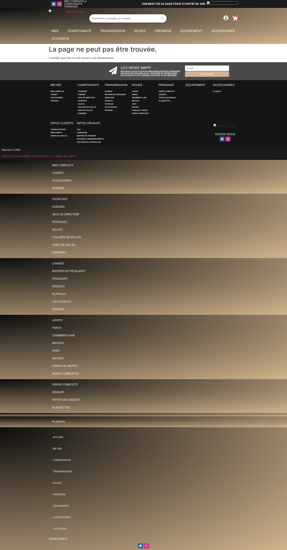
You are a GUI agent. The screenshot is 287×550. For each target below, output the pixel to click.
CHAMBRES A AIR (139, 98)
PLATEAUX (109, 104)
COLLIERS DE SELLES (87, 107)
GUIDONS (82, 94)
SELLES (81, 104)
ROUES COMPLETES (140, 113)
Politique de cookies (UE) (89, 142)
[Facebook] (53, 3)
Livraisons (82, 133)
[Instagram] (59, 3)
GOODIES (55, 101)
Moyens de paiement (86, 136)
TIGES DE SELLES (85, 110)
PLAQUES (217, 91)
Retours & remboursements (90, 139)
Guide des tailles (59, 136)
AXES (134, 104)
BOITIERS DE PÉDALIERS (115, 94)
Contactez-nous (58, 129)
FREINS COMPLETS (167, 91)
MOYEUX (135, 101)
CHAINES (108, 91)
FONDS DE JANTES (140, 110)
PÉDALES (109, 101)
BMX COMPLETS (57, 91)
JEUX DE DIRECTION (86, 98)
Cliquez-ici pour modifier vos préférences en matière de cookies (39, 156)
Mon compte (56, 133)
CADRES (54, 94)
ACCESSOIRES (57, 98)
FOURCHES (82, 91)
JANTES (135, 91)
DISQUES (162, 94)
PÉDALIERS (109, 98)
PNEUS (135, 94)
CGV (79, 129)
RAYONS (135, 107)
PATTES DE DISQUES (167, 98)
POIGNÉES (82, 113)
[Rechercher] (162, 18)
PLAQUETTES (164, 101)
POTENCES (82, 101)
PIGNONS (109, 110)
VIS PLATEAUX (111, 107)
